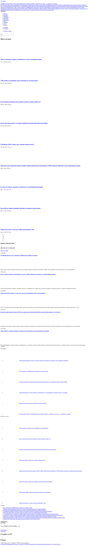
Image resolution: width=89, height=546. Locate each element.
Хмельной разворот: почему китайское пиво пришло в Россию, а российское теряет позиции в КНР (49, 6)
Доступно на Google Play (4, 530)
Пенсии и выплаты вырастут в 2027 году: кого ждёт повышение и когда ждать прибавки (23, 293)
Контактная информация (7, 544)
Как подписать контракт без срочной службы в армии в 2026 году (21, 102)
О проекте (21, 544)
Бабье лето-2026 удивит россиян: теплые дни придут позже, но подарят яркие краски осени (32, 10)
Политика (5, 18)
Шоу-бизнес (6, 20)
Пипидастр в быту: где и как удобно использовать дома (17, 229)
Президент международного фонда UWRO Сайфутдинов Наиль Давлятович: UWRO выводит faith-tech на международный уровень (40, 165)
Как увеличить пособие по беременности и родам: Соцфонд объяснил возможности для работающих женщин (28, 274)
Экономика (6, 17)
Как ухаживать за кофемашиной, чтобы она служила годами (32, 7)
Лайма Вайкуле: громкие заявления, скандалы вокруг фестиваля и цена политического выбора (25, 331)
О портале (5, 28)
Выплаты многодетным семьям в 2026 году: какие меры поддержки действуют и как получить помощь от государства (30, 312)
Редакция (5, 27)
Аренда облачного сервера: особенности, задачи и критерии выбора (21, 59)
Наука (4, 21)
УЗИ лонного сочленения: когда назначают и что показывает (19, 80)
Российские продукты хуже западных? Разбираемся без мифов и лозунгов (45, 5)
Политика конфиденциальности (44, 544)
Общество (5, 16)
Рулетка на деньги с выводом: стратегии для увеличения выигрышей (22, 187)
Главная (5, 13)
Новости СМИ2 (4, 250)
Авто (4, 23)
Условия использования (30, 544)
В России (5, 15)
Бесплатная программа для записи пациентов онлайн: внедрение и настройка (24, 123)
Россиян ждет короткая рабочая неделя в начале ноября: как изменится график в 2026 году (26, 8)
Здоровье (5, 22)
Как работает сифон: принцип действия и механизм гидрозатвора (20, 208)
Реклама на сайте (7, 31)
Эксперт (5, 25)
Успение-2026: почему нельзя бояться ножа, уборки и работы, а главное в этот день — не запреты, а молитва (29, 3)
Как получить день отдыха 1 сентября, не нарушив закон (14, 5)
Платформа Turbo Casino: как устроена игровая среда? (17, 144)
